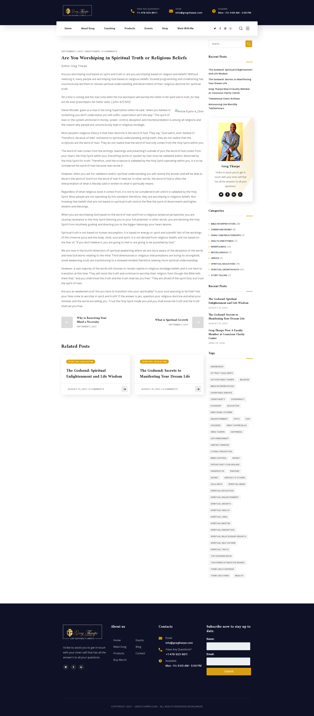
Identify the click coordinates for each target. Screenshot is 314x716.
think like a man (220, 575)
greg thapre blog (237, 425)
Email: (210, 654)
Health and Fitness (222, 240)
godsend (216, 425)
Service (215, 258)
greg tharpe (218, 432)
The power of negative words (227, 562)
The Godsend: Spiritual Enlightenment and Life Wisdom (94, 374)
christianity (218, 399)
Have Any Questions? (148, 8)
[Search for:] (231, 43)
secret (214, 477)
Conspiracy (237, 399)
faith (237, 419)
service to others (234, 477)
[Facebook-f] (220, 29)
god (247, 419)
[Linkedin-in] (81, 667)
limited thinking (220, 445)
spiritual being (236, 484)
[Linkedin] (225, 29)
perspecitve (217, 471)
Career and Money (221, 229)
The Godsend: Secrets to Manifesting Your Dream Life (165, 374)
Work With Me (185, 28)
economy (216, 406)
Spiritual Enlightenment (225, 497)
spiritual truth (220, 549)
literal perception (221, 451)
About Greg (88, 28)
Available (171, 661)
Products (130, 28)
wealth (239, 575)
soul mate (216, 484)
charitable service (221, 392)
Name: (211, 639)
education (233, 406)
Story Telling (219, 275)
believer (244, 379)
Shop (165, 28)
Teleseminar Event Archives (224, 98)
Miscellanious (219, 252)
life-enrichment (220, 438)
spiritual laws (219, 517)
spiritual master (220, 523)
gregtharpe (92, 51)
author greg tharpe (222, 379)
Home (68, 28)
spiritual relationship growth (228, 536)
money (236, 458)
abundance (217, 366)
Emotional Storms (221, 412)
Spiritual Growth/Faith (225, 269)
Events (149, 28)
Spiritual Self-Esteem (223, 543)
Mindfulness (218, 246)
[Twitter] (215, 29)
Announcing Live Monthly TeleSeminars (223, 106)
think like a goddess (222, 569)
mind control (219, 458)
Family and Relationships (226, 235)
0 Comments (109, 51)
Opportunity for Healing (225, 464)
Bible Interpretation (223, 223)
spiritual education (222, 490)
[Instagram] (231, 29)
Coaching (109, 28)
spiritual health (220, 510)
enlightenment (219, 419)
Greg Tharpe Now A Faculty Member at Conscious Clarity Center (229, 90)
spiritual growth (221, 504)
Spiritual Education (80, 361)
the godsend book (221, 556)
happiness (236, 432)
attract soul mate (222, 373)
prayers (234, 471)
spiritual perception (222, 530)
